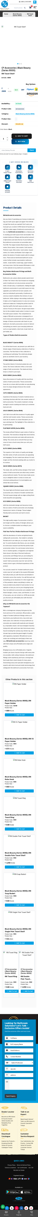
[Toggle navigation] (35, 8)
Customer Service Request (27, 1135)
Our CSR (31, 1167)
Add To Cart (23, 136)
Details (18, 124)
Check (32, 150)
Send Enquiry (11, 1096)
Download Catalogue (6, 1135)
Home (6, 14)
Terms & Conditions (10, 1167)
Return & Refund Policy (24, 1165)
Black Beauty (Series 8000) (25, 114)
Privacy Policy (11, 1165)
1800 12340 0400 (25, 1)
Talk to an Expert (25, 1113)
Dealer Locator (8, 1112)
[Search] (24, 7)
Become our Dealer (19, 1170)
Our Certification (22, 1167)
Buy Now (21, 141)
